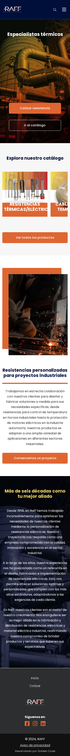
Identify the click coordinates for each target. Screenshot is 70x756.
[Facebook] (27, 723)
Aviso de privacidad (35, 745)
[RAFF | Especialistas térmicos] (12, 7)
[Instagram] (35, 723)
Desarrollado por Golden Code (35, 751)
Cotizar (35, 686)
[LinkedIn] (43, 723)
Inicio (35, 678)
